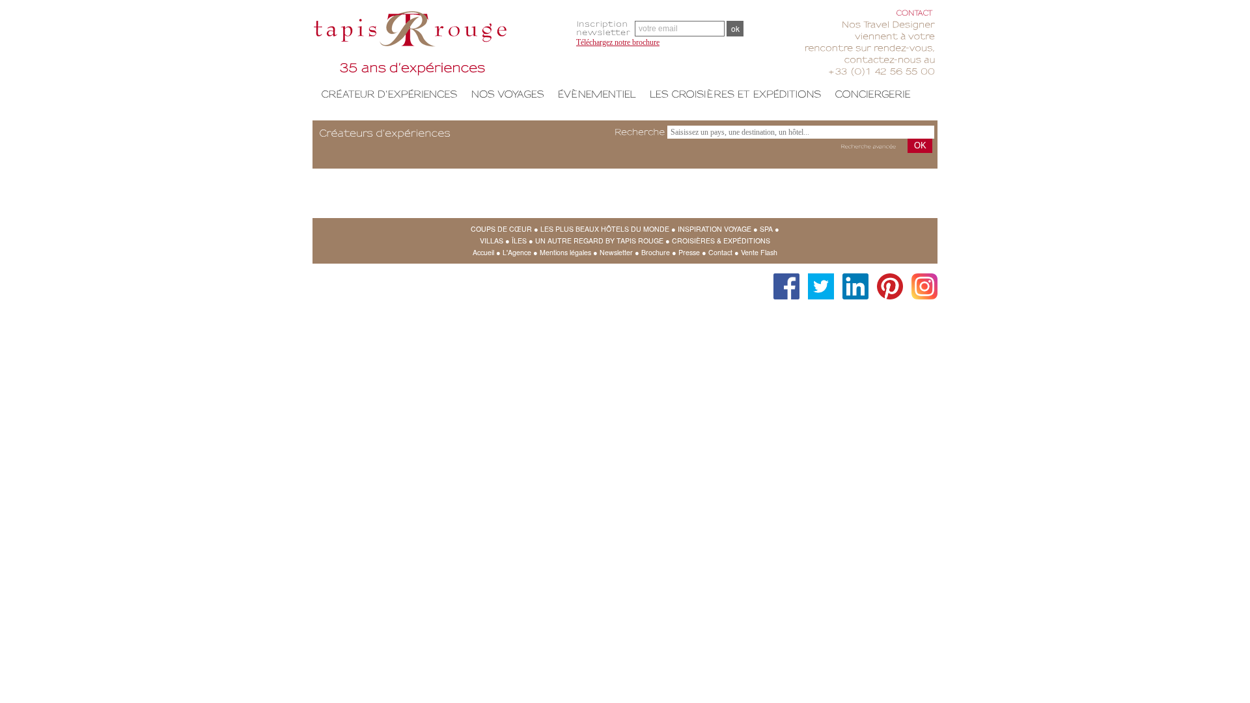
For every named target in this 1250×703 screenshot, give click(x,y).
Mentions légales (565, 252)
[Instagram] (921, 279)
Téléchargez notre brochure (618, 42)
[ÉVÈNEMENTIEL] (597, 93)
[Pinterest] (886, 279)
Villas (491, 240)
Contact (720, 252)
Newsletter (616, 252)
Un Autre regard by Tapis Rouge (599, 240)
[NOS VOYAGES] (507, 93)
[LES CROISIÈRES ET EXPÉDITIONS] (735, 93)
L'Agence (517, 252)
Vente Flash (759, 252)
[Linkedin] (852, 279)
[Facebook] (783, 279)
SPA (766, 229)
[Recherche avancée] (868, 147)
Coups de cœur (501, 229)
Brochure (655, 252)
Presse (689, 252)
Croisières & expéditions (721, 240)
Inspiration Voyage (714, 229)
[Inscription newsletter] (605, 28)
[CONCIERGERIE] (872, 93)
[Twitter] (817, 279)
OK (920, 145)
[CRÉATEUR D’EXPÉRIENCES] (389, 93)
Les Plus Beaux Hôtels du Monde (604, 229)
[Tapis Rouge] (439, 45)
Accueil (483, 252)
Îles (519, 240)
